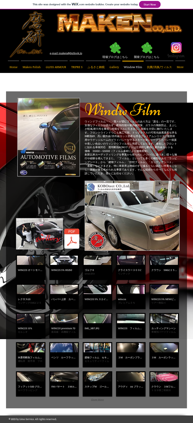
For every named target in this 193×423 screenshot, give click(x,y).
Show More (97, 399)
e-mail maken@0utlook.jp (66, 53)
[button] (30, 267)
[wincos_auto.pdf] (71, 239)
